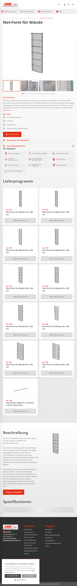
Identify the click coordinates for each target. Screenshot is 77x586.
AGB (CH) (50, 584)
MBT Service (49, 529)
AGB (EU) (56, 584)
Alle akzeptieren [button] (12, 576)
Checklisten (48, 538)
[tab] (22, 93)
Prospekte (48, 532)
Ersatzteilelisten (50, 540)
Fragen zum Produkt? (14, 492)
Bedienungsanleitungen (52, 535)
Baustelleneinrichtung (31, 548)
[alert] (20, 571)
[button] (21, 580)
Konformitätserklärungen (53, 543)
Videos (47, 546)
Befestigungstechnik (30, 551)
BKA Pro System (29, 537)
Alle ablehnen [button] (29, 576)
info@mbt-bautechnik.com (11, 540)
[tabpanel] (11, 85)
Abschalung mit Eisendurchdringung (24, 18)
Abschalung (27, 529)
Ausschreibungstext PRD (16, 146)
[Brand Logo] (10, 527)
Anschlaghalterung (30, 540)
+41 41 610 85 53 (11, 538)
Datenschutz (43, 584)
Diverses (26, 553)
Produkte (6, 18)
